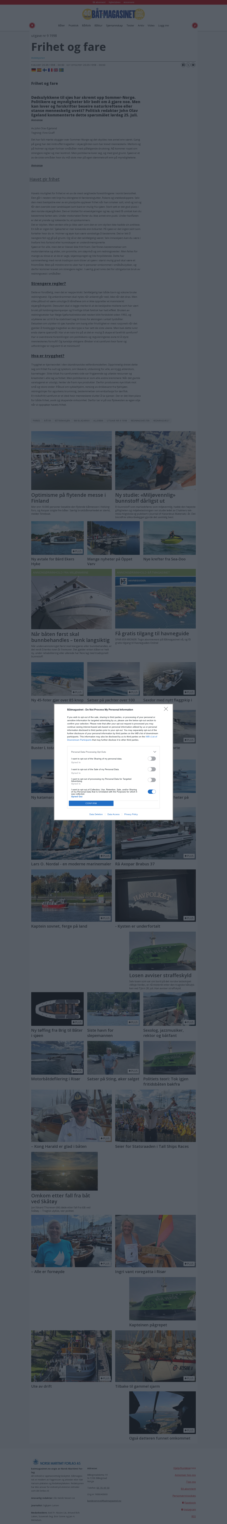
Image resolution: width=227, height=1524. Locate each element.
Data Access (113, 814)
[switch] (152, 759)
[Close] (167, 710)
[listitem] (113, 751)
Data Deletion (96, 814)
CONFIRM (91, 803)
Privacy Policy (131, 814)
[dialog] (113, 762)
